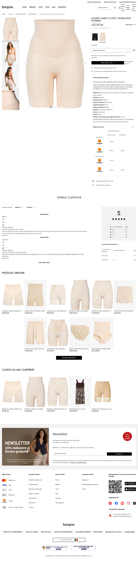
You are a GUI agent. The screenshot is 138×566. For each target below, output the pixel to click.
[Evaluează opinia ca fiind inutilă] (3, 222)
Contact (31, 507)
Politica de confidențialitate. (78, 463)
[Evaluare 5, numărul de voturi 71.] (129, 25)
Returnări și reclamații (35, 489)
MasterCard (12, 480)
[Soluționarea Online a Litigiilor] (83, 548)
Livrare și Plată (33, 485)
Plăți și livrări (6, 474)
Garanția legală (130, 532)
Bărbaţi (57, 485)
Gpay (10, 490)
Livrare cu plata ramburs (16, 507)
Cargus (11, 501)
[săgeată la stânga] (25, 64)
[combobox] (105, 7)
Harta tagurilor (59, 503)
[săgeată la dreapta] (85, 64)
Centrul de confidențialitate (63, 532)
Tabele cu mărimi (34, 494)
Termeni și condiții (31, 532)
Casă (56, 494)
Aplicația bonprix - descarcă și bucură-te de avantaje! (122, 475)
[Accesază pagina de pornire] (12, 7)
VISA (10, 485)
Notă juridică (97, 532)
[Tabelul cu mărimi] (134, 50)
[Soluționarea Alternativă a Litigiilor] (54, 548)
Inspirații (58, 498)
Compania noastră (87, 474)
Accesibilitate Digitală (83, 532)
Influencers (32, 503)
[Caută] (115, 7)
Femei (57, 480)
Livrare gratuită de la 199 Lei (127, 2)
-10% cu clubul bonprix (94, 2)
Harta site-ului (46, 532)
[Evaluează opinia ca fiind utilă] (3, 219)
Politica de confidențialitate (12, 532)
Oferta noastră (59, 474)
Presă (83, 489)
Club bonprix (32, 498)
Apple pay (12, 495)
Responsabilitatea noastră (90, 485)
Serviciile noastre (34, 474)
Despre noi (85, 480)
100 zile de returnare (110, 2)
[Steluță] (41, 215)
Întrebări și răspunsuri (35, 480)
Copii (56, 489)
